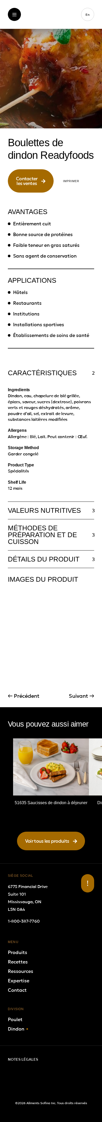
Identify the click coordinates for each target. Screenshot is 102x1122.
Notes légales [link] (23, 1059)
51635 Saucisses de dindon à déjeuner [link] (51, 802)
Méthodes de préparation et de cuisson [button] (42, 535)
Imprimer (71, 181)
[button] (31, 181)
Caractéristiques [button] (42, 372)
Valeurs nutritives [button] (44, 510)
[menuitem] (87, 14)
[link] (51, 25)
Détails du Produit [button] (44, 559)
